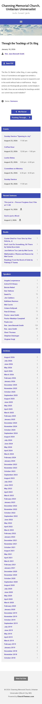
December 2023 (10, 464)
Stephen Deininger (11, 336)
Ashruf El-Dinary (10, 284)
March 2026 (9, 375)
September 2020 (11, 582)
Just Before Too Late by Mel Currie (18, 251)
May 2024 (8, 447)
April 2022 (8, 527)
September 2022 (11, 516)
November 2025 (10, 388)
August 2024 (9, 437)
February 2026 (10, 378)
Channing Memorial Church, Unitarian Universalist (21, 7)
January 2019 (9, 648)
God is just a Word (11, 216)
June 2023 (8, 485)
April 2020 (8, 599)
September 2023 (11, 475)
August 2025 (9, 399)
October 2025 (9, 392)
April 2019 (8, 637)
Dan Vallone (9, 291)
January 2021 (9, 568)
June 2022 (8, 520)
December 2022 (10, 506)
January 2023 (9, 502)
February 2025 (10, 416)
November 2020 (10, 575)
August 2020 (9, 585)
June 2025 (8, 402)
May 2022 (8, 523)
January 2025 (9, 419)
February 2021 (10, 565)
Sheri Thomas (10, 332)
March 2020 (9, 603)
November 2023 (10, 468)
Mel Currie (8, 305)
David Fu (7, 294)
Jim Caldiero (9, 298)
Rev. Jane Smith (10, 329)
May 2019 (8, 634)
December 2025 (10, 385)
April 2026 (8, 371)
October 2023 (9, 471)
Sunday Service (10, 179)
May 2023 (8, 489)
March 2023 (9, 496)
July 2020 (8, 589)
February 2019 (10, 644)
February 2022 (10, 533)
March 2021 (9, 561)
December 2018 (10, 651)
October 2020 (9, 578)
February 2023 (10, 499)
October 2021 (9, 547)
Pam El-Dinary (9, 312)
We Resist (22, 112)
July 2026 (8, 361)
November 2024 (10, 426)
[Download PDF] (21, 209)
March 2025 (9, 413)
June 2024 (8, 444)
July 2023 (8, 482)
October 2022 (9, 513)
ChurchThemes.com (25, 696)
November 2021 (10, 544)
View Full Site (21, 679)
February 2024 (10, 458)
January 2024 (9, 461)
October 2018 (9, 658)
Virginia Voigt (9, 339)
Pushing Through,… (20, 118)
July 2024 (8, 440)
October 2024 (9, 430)
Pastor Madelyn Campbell (14, 319)
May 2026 (8, 368)
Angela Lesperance (12, 281)
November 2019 (10, 616)
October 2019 (9, 620)
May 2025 (8, 406)
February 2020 (10, 606)
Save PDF (10, 63)
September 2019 (11, 623)
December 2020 (10, 571)
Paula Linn (8, 322)
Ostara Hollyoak (10, 308)
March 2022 (9, 530)
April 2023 (8, 492)
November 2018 (10, 654)
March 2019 (9, 641)
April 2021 (8, 558)
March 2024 (9, 454)
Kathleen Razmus (11, 301)
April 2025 (8, 409)
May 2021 (8, 554)
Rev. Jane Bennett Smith (14, 54)
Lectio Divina (9, 158)
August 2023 (9, 478)
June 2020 (8, 592)
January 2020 (9, 610)
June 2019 (8, 630)
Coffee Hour (9, 147)
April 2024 (8, 451)
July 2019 (8, 627)
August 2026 (9, 357)
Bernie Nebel (9, 287)
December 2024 (10, 423)
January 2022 (9, 537)
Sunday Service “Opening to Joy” (17, 136)
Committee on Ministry (13, 169)
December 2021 (10, 540)
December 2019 (10, 613)
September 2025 (11, 395)
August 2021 (9, 551)
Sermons (14, 101)
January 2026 (9, 381)
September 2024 (11, 433)
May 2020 (8, 596)
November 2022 (10, 509)
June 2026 (8, 364)
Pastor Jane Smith (11, 315)
